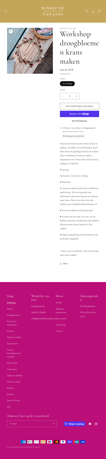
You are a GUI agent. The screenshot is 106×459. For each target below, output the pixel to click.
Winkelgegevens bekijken (73, 136)
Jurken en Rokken (14, 375)
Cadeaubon (12, 369)
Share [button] (65, 263)
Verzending (61, 325)
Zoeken (59, 302)
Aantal (62, 90)
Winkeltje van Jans (19, 447)
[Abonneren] (53, 423)
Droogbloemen (13, 315)
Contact (59, 331)
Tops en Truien (13, 400)
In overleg (67, 83)
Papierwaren (12, 343)
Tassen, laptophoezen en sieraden (14, 353)
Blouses (10, 388)
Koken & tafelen (14, 337)
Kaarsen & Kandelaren (12, 323)
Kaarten (10, 331)
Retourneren (61, 318)
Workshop (11, 302)
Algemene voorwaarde (61, 310)
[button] (6, 11)
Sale (8, 406)
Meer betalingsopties (79, 120)
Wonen (10, 308)
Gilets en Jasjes (13, 381)
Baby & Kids (12, 363)
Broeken (10, 394)
